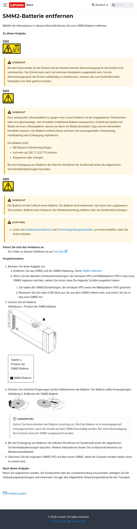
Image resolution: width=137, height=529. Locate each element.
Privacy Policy (59, 521)
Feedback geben (17, 493)
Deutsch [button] (100, 5)
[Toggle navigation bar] (5, 5)
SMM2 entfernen (92, 270)
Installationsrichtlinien (38, 229)
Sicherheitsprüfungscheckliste (75, 229)
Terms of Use (78, 521)
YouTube (58, 251)
